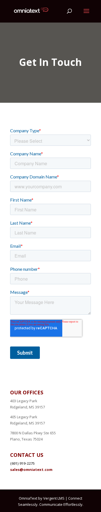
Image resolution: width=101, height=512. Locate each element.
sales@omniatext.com (31, 469)
